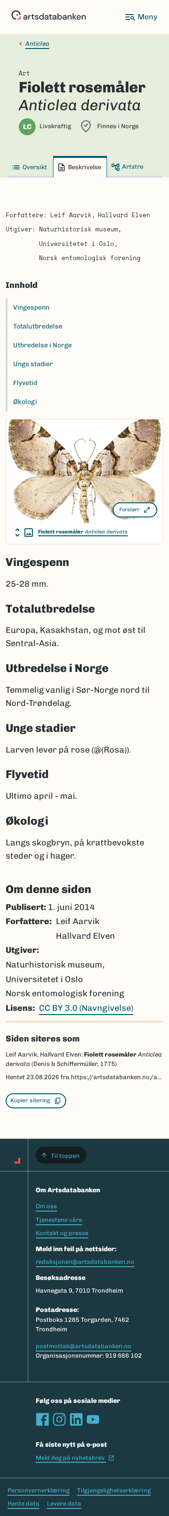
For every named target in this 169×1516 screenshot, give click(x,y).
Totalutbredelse (37, 326)
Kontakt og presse (62, 1233)
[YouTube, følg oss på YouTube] (93, 1419)
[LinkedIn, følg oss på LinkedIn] (76, 1419)
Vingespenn (31, 307)
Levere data (64, 1503)
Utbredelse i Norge (42, 345)
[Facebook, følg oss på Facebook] (42, 1419)
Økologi (25, 402)
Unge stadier (33, 364)
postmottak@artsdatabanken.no (83, 1346)
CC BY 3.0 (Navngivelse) (86, 1008)
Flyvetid (25, 383)
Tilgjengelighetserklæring (114, 1490)
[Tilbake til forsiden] (49, 17)
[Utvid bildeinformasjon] (24, 532)
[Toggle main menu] (140, 17)
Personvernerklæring (38, 1490)
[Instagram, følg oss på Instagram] (59, 1419)
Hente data (23, 1503)
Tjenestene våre (59, 1219)
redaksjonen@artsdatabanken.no (85, 1261)
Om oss (46, 1206)
